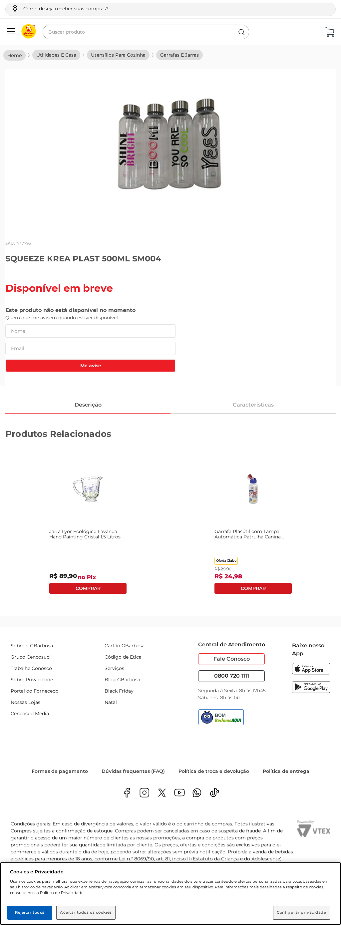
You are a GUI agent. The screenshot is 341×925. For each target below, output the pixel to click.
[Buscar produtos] (241, 32)
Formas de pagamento (60, 771)
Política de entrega (286, 771)
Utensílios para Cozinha (118, 55)
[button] (60, 9)
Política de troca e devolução (213, 771)
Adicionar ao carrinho (88, 588)
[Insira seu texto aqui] (196, 793)
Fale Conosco (231, 659)
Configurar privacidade (301, 912)
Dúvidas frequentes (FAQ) (133, 771)
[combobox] (146, 32)
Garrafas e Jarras (179, 55)
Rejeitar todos (30, 912)
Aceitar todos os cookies (86, 912)
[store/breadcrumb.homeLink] (14, 55)
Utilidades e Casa (56, 55)
